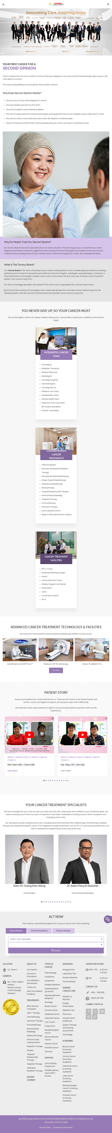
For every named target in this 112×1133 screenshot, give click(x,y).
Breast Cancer (51, 1006)
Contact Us (31, 987)
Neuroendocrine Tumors (51, 1038)
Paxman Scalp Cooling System (33, 1041)
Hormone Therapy (35, 1021)
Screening (68, 1041)
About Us (31, 964)
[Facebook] (88, 1011)
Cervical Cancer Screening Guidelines (69, 1059)
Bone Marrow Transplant (33, 1007)
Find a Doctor (16, 931)
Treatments (33, 1000)
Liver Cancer (50, 1022)
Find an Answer (63, 931)
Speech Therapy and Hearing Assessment (69, 1028)
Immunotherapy (34, 1025)
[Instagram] (95, 1011)
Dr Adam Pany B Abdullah (82, 886)
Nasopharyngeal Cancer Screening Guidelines (70, 1088)
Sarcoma (48, 1052)
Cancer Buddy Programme (51, 1065)
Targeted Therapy (34, 1064)
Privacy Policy (45, 1127)
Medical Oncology (34, 1036)
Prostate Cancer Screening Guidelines (69, 1098)
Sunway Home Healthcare (69, 1019)
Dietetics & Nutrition (67, 998)
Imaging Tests (69, 970)
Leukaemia (49, 977)
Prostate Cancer (51, 1048)
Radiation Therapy (35, 1046)
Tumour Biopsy (69, 982)
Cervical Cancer (51, 1010)
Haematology (50, 973)
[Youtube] (102, 1011)
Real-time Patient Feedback (34, 992)
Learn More (12, 771)
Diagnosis (68, 964)
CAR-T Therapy (33, 1013)
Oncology (49, 1002)
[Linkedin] (88, 1017)
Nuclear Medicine (70, 978)
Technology (67, 1035)
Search (57, 951)
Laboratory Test (69, 974)
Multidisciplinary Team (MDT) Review (52, 1073)
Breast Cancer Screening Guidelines (69, 1049)
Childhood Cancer (52, 1014)
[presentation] (2, 749)
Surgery (30, 1050)
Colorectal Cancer (52, 1018)
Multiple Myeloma (52, 985)
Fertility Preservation (68, 1005)
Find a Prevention (39, 931)
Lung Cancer (50, 1026)
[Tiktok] (94, 1017)
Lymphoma (49, 981)
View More (56, 670)
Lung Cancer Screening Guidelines (68, 1078)
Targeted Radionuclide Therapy (32, 1057)
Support (49, 1058)
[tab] (16, 930)
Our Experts (32, 970)
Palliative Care (69, 1010)
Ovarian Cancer (51, 1044)
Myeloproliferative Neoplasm (52, 997)
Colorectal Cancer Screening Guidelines (70, 1069)
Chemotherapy (33, 1017)
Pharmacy (67, 1014)
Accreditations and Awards (33, 982)
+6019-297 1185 (97, 998)
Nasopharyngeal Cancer (52, 1031)
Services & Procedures (32, 975)
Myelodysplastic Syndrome (52, 990)
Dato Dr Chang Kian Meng (29, 886)
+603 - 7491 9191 (97, 992)
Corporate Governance (63, 1127)
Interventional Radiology (33, 1030)
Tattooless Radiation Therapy (35, 1069)
